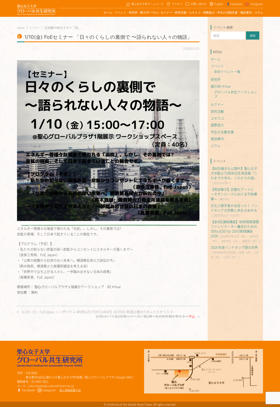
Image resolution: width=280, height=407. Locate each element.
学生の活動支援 (227, 12)
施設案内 (246, 12)
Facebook (236, 4)
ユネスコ (195, 12)
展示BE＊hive (149, 12)
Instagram (256, 4)
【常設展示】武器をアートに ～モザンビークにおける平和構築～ (234, 194)
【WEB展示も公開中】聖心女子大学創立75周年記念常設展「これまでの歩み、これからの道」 (234, 173)
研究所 (133, 12)
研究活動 (181, 12)
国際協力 (209, 12)
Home (21, 28)
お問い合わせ (199, 4)
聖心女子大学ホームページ (147, 4)
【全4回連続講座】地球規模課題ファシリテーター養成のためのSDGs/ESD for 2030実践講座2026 (235, 228)
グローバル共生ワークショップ (235, 94)
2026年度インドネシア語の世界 (234, 247)
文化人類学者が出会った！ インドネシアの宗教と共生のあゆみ (234, 208)
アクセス (177, 4)
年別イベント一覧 (227, 71)
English (218, 4)
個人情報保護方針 (70, 390)
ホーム (108, 12)
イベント (120, 12)
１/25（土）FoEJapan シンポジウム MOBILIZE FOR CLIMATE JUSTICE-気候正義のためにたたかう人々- (97, 311)
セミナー (166, 12)
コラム (258, 12)
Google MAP (124, 377)
